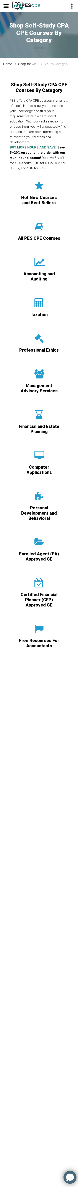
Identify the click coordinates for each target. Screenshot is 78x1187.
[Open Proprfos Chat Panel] (69, 1177)
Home (7, 64)
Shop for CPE (28, 64)
